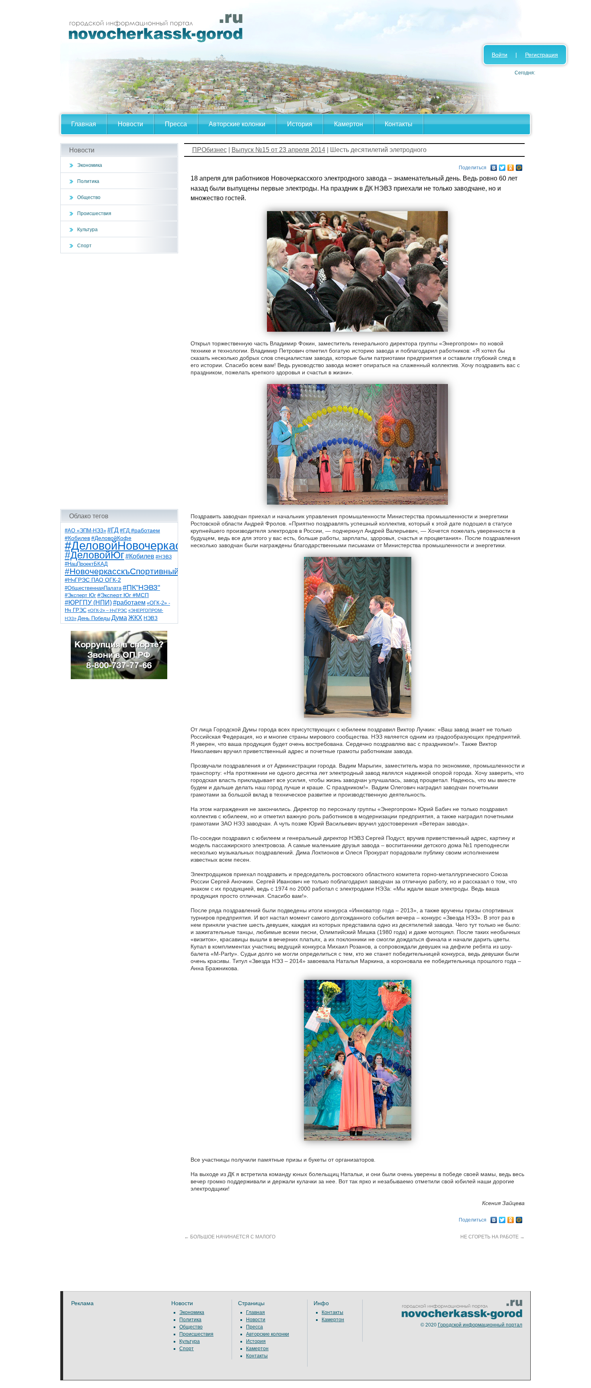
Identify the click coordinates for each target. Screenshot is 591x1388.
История (299, 124)
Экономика (89, 165)
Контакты (398, 124)
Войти (499, 54)
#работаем (129, 602)
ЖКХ (135, 617)
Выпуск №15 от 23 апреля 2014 (278, 149)
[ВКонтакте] (494, 165)
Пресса (176, 124)
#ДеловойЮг (94, 555)
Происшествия (94, 213)
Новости (130, 124)
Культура (87, 229)
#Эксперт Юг (80, 595)
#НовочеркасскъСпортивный (122, 571)
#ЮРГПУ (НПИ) (88, 602)
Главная (83, 124)
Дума (119, 617)
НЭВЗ (151, 618)
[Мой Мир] (519, 165)
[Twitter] (502, 165)
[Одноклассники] (511, 165)
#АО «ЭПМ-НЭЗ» (85, 531)
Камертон (348, 124)
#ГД (113, 530)
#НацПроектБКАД (86, 564)
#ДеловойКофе (111, 538)
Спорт (84, 245)
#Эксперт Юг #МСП (123, 595)
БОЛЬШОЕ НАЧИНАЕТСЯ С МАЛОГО (229, 1237)
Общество (89, 197)
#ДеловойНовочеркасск (129, 545)
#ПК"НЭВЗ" (141, 587)
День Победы (94, 618)
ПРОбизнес (209, 149)
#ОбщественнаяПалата (93, 588)
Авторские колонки (237, 124)
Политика (88, 181)
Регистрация (541, 54)
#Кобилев (139, 556)
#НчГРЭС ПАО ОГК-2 (93, 580)
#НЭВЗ (164, 557)
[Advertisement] (119, 381)
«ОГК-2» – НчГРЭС (107, 610)
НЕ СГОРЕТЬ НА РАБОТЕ (492, 1237)
